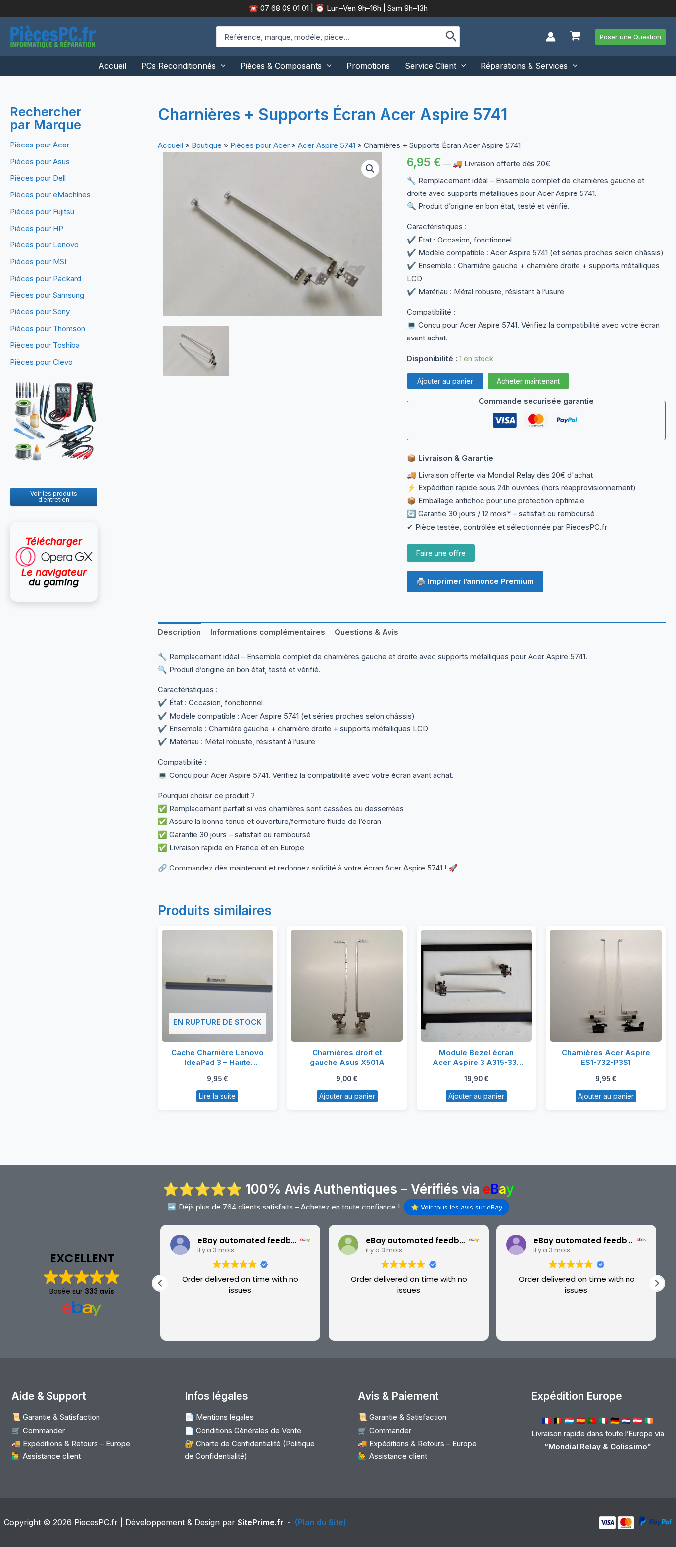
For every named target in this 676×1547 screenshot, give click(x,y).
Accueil (112, 66)
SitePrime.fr (261, 1522)
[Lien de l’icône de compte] (551, 37)
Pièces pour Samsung (47, 295)
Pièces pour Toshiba (45, 345)
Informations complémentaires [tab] (267, 632)
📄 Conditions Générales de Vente (243, 1430)
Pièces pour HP (36, 228)
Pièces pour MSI (38, 261)
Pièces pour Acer (39, 144)
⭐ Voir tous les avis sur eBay (456, 1207)
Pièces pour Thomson (47, 328)
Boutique (207, 145)
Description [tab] (179, 632)
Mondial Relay (574, 1446)
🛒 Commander (38, 1430)
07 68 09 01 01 (283, 8)
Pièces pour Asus (40, 161)
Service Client (430, 66)
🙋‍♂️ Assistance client (46, 1456)
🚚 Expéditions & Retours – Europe (70, 1443)
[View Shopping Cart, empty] (575, 37)
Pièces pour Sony (40, 311)
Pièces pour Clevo (41, 362)
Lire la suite (217, 1096)
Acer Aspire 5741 (326, 145)
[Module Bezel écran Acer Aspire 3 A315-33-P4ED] (476, 986)
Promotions (368, 66)
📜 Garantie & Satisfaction (55, 1417)
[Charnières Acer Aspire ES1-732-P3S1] (606, 986)
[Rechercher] (451, 37)
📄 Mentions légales (219, 1417)
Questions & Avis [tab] (366, 632)
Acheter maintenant (528, 381)
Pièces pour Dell (38, 178)
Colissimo (628, 1446)
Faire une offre (441, 553)
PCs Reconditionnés (178, 66)
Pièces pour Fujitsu (42, 211)
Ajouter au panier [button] (347, 1096)
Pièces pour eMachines (50, 194)
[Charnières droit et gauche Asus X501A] (347, 986)
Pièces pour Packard (45, 278)
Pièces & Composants (281, 66)
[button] (630, 37)
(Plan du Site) (320, 1522)
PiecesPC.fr (96, 1522)
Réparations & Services (524, 66)
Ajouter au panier (445, 381)
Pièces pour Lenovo (44, 244)
